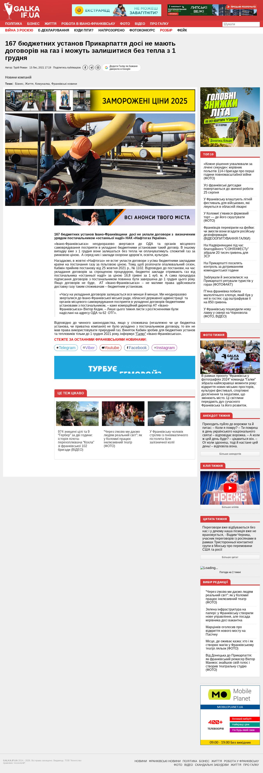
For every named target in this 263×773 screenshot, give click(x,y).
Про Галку (159, 23)
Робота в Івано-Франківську (88, 23)
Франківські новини (64, 83)
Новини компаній (18, 77)
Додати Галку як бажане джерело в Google (124, 67)
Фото (125, 23)
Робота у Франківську (241, 761)
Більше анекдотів (230, 453)
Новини (141, 761)
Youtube (111, 347)
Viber (90, 347)
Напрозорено (111, 30)
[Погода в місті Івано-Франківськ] (230, 568)
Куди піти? (83, 30)
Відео (140, 23)
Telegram (67, 347)
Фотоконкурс (142, 30)
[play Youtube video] (230, 488)
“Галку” (140, 334)
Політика (13, 23)
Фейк (182, 30)
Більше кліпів (230, 507)
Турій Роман (20, 67)
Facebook (138, 347)
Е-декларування (53, 30)
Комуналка (42, 83)
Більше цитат (230, 557)
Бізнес (33, 23)
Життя (51, 23)
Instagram (165, 347)
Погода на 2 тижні (230, 572)
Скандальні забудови (212, 764)
